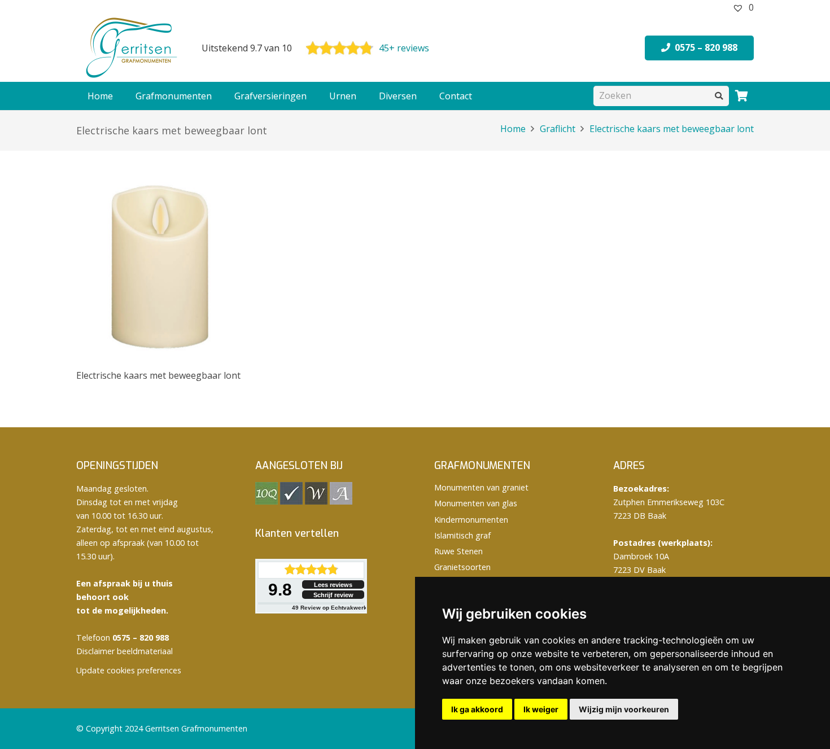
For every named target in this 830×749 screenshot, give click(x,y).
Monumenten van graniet (481, 487)
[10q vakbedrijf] (266, 501)
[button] (217, 96)
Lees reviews (333, 584)
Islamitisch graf (462, 535)
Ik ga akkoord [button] (477, 709)
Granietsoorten (462, 567)
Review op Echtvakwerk (329, 608)
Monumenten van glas (475, 503)
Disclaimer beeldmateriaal (124, 651)
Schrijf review (333, 595)
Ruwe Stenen (458, 551)
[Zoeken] (719, 96)
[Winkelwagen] (741, 96)
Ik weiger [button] (540, 709)
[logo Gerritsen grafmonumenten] (132, 48)
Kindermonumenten (471, 519)
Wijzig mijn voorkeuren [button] (624, 709)
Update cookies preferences (128, 670)
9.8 (280, 589)
